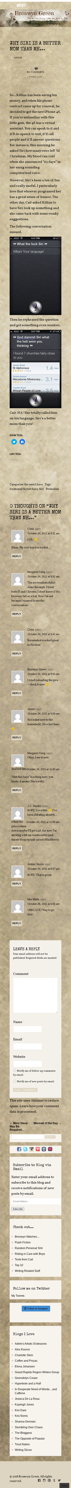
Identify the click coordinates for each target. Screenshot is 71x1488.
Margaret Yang (36, 571)
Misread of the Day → (47, 1123)
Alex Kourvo (22, 1349)
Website (19, 1056)
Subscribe (18, 1209)
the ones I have (33, 485)
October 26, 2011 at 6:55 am (44, 904)
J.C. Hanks (34, 806)
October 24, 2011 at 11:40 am (43, 769)
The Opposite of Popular (30, 1438)
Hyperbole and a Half (28, 1383)
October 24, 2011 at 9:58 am (44, 713)
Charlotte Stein (24, 1355)
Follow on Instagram (38, 1308)
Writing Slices (23, 1449)
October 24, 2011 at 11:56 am (43, 822)
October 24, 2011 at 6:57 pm (44, 868)
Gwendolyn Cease (26, 1377)
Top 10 (19, 1265)
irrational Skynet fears (24, 489)
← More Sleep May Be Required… (19, 1126)
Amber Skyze (35, 864)
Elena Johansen (25, 1366)
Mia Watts (33, 899)
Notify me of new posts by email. (35, 1081)
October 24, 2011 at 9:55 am (44, 674)
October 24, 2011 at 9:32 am (44, 576)
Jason (31, 709)
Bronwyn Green (37, 669)
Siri (41, 489)
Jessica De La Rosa (27, 1398)
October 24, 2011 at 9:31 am (44, 533)
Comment (20, 974)
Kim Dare (20, 1410)
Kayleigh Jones (24, 1404)
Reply (16, 556)
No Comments (35, 72)
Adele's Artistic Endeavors (31, 1343)
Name (18, 1022)
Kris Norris (21, 1415)
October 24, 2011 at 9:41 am (44, 634)
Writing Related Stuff (27, 1270)
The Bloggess (23, 1432)
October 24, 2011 (35, 77)
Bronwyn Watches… (27, 1236)
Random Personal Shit (29, 1248)
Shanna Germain (25, 1421)
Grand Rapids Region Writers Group (37, 1372)
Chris (30, 528)
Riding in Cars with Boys (30, 1253)
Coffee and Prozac (26, 1360)
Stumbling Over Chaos (29, 1427)
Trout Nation (22, 1444)
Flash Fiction (23, 1242)
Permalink (52, 489)
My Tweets (17, 1295)
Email (18, 1039)
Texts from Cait (24, 1259)
